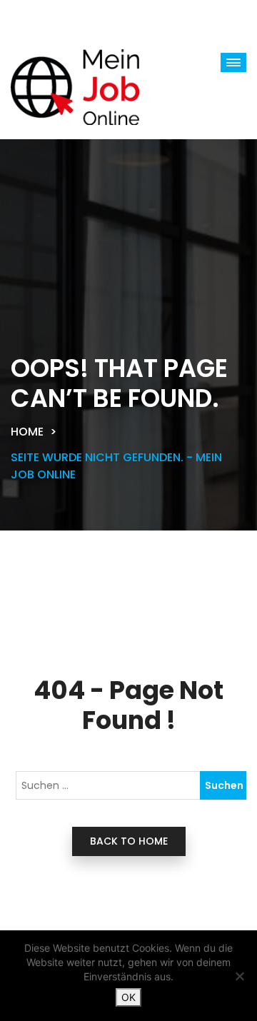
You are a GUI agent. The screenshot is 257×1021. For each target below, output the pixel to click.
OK (128, 997)
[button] (233, 62)
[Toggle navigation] (57, 17)
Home (27, 431)
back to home (129, 841)
